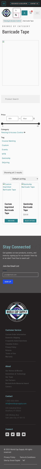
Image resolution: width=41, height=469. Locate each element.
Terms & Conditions (27, 457)
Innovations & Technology (15, 374)
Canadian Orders (11, 344)
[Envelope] (24, 434)
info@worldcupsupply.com (15, 404)
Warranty (8, 357)
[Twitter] (13, 434)
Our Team (9, 377)
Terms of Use (10, 353)
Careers (8, 387)
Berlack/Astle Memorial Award (17, 383)
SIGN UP (8, 282)
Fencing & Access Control (12, 21)
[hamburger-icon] (37, 13)
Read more (11, 221)
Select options (30, 221)
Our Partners (10, 380)
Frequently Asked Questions (16, 341)
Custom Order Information (15, 334)
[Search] (16, 15)
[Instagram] (18, 434)
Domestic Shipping (12, 338)
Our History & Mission (13, 371)
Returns (8, 350)
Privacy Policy (10, 347)
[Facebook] (7, 434)
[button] (4, 3)
